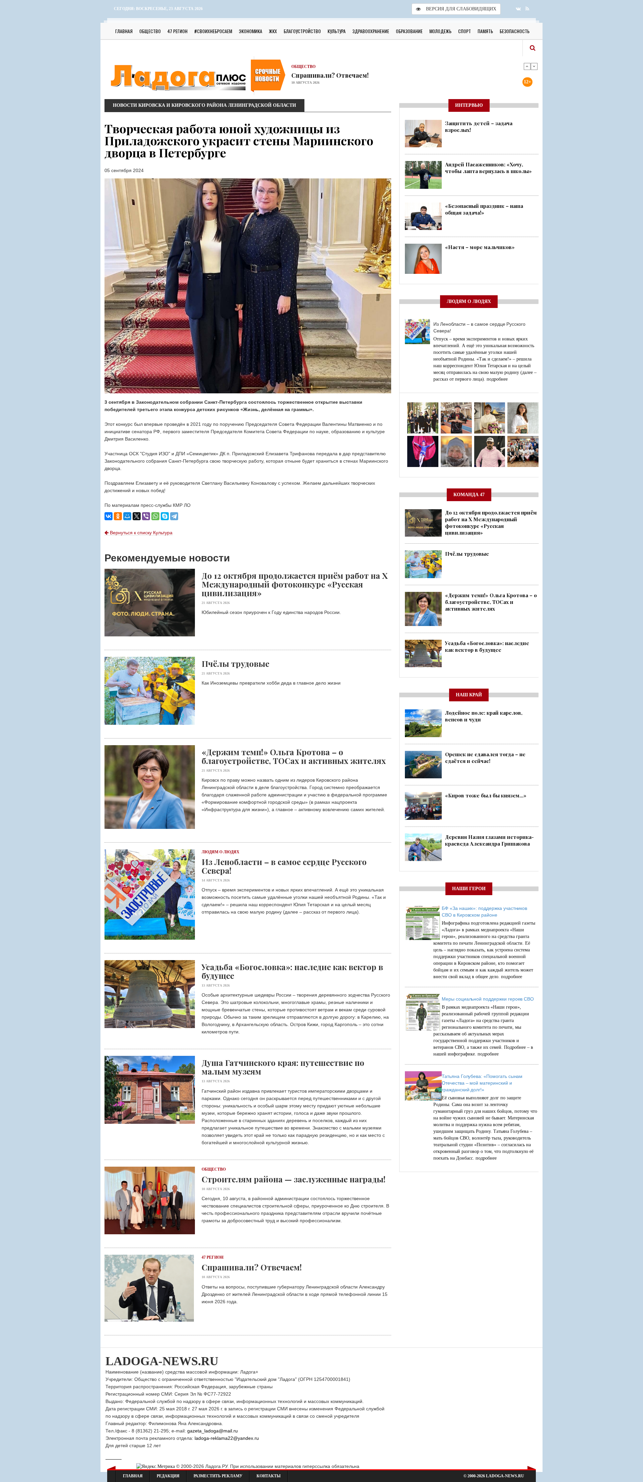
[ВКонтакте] (108, 516)
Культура (337, 30)
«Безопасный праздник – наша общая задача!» (484, 209)
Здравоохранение (370, 30)
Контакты (269, 1476)
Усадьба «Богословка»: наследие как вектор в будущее (292, 971)
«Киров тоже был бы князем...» (485, 795)
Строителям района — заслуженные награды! (293, 1179)
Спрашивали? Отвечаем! (252, 1267)
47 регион (177, 30)
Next (534, 66)
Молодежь (440, 30)
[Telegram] (174, 516)
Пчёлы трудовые (235, 663)
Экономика (250, 30)
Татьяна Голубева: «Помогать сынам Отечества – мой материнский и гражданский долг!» (482, 1083)
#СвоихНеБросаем (213, 30)
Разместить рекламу (218, 1476)
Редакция (168, 1476)
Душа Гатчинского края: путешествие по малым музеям (283, 1067)
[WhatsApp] (155, 516)
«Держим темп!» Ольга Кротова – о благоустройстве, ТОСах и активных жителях (294, 756)
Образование (409, 30)
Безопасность (514, 30)
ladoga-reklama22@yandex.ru (227, 1438)
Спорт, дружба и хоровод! (330, 75)
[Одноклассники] (118, 516)
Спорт (464, 30)
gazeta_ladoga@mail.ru (212, 1430)
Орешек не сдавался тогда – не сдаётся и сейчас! (485, 757)
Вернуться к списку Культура (140, 532)
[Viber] (146, 516)
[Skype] (165, 516)
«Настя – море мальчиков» (480, 247)
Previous (527, 66)
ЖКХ (273, 30)
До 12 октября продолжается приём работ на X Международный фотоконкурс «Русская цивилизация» (295, 584)
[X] (137, 516)
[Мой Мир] (127, 516)
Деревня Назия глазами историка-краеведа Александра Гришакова (489, 840)
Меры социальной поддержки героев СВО (488, 999)
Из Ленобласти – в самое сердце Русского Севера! (284, 866)
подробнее (497, 379)
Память (485, 30)
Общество (150, 30)
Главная (124, 30)
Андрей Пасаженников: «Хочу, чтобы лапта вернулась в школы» (488, 167)
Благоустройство (302, 30)
